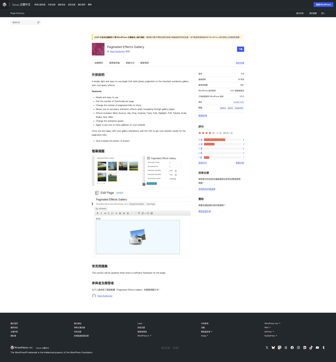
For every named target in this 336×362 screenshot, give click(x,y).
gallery (223, 108)
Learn (140, 323)
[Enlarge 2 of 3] (187, 159)
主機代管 (14, 332)
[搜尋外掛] (38, 22)
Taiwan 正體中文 (42, 348)
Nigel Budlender (117, 51)
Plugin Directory (17, 13)
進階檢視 (202, 115)
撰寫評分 (202, 162)
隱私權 (13, 336)
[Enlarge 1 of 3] (136, 159)
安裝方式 (130, 63)
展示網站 (77, 323)
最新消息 (14, 327)
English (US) (239, 102)
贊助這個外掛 (204, 211)
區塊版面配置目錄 (81, 336)
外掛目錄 (77, 332)
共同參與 (204, 323)
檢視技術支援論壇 (206, 189)
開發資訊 (144, 63)
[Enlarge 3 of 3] (187, 193)
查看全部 (240, 162)
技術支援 (240, 63)
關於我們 (14, 323)
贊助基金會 (206, 332)
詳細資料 (99, 63)
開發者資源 (142, 332)
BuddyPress (271, 336)
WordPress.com (272, 323)
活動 (203, 327)
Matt (268, 327)
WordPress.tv (144, 336)
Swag (204, 336)
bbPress (269, 332)
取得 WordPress (323, 4)
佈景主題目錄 (79, 327)
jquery (230, 108)
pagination (239, 108)
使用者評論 (114, 63)
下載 (240, 49)
